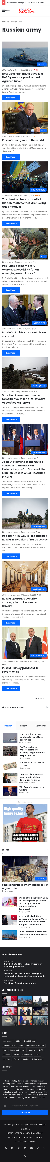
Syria (37, 1055)
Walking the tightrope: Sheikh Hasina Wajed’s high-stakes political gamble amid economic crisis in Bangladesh (33, 903)
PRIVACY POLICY (15, 1137)
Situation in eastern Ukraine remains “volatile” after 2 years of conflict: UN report (23, 398)
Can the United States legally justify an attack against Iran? (31, 737)
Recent (23, 725)
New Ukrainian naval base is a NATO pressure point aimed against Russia (22, 77)
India (21, 1046)
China (18, 1041)
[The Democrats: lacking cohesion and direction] (9, 1021)
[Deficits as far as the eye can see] (10, 766)
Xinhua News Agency (12, 392)
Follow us (7, 1066)
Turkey (16, 1059)
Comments (40, 725)
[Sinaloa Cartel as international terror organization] (40, 1011)
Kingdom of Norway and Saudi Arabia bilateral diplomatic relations (31, 777)
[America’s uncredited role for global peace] (40, 1001)
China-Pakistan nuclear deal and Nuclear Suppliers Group (33, 933)
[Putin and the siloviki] (25, 1020)
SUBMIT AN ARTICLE (34, 1133)
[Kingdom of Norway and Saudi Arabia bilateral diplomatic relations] (10, 778)
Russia (16, 1055)
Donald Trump (29, 1041)
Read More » (11, 98)
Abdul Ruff (8, 136)
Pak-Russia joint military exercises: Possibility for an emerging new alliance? (20, 269)
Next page (39, 698)
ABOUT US (19, 1133)
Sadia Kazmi (8, 262)
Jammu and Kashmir (17, 1050)
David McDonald (10, 196)
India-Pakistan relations (35, 1046)
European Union (9, 1046)
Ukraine (26, 1059)
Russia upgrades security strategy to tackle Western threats (20, 602)
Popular (8, 725)
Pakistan (6, 1055)
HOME (10, 1133)
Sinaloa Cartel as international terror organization (25, 886)
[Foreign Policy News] (25, 10)
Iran (4, 1050)
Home (6, 22)
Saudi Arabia (27, 1055)
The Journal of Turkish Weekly (15, 662)
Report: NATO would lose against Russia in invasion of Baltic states (25, 537)
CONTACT (38, 1137)
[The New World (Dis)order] (25, 1011)
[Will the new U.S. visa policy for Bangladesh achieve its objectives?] (40, 1020)
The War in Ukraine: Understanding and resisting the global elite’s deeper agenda (32, 751)
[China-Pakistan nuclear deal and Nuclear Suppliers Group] (9, 935)
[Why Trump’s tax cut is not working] (10, 791)
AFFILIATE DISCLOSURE (25, 1142)
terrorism (6, 1059)
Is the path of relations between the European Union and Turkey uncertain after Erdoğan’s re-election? (33, 920)
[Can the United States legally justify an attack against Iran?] (10, 738)
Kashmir (32, 1050)
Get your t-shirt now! (25, 802)
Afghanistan (7, 1041)
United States (37, 1059)
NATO (41, 1050)
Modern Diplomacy (11, 329)
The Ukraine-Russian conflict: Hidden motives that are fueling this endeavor (24, 203)
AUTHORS (28, 1137)
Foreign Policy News (11, 70)
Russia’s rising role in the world (23, 140)
